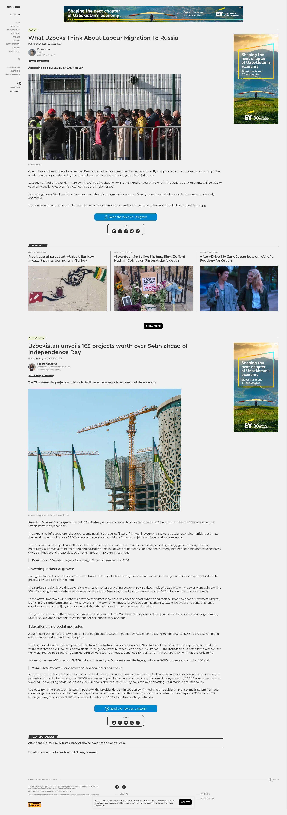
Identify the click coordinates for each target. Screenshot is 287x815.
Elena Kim (43, 49)
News (17, 23)
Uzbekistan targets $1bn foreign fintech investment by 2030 (88, 560)
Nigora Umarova (47, 363)
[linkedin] (124, 787)
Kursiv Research (13, 44)
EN (19, 15)
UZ (15, 15)
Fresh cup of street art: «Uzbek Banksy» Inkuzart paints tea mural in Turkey (61, 259)
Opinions (16, 37)
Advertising (15, 71)
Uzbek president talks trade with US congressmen (62, 752)
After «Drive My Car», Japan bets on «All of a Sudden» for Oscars (236, 259)
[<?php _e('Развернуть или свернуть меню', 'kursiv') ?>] (19, 83)
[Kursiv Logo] (13, 7)
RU (11, 15)
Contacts (205, 794)
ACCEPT (185, 802)
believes (71, 171)
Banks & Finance (13, 30)
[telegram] (117, 787)
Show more (153, 326)
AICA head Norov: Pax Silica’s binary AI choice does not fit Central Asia (77, 743)
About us (124, 794)
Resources (15, 33)
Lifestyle (16, 48)
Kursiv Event (14, 51)
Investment (15, 26)
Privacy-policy (207, 799)
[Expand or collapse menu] (19, 59)
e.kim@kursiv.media (46, 55)
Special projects (12, 75)
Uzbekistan (15, 91)
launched (75, 522)
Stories (17, 41)
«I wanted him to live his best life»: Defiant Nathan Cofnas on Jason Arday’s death (149, 259)
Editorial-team (13, 67)
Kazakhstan (15, 88)
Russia (32, 61)
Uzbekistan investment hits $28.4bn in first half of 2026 (85, 668)
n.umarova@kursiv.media (48, 370)
